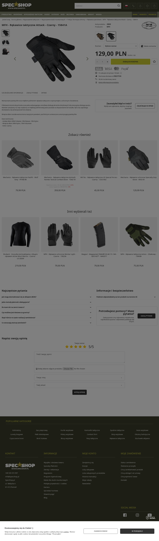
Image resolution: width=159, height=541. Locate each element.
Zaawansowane (100, 531)
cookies (66, 532)
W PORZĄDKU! (137, 531)
